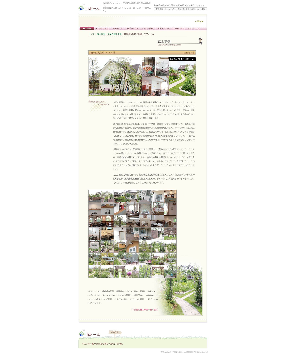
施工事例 (101, 34)
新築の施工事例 (114, 34)
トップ (91, 34)
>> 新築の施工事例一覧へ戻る (144, 310)
